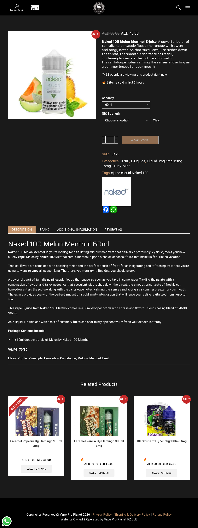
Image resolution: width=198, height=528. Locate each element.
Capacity (108, 98)
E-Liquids (138, 161)
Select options (36, 468)
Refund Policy (162, 514)
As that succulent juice (148, 50)
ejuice (115, 173)
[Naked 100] (116, 191)
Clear (156, 120)
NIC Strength (111, 113)
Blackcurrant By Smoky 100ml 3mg (162, 441)
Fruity (117, 166)
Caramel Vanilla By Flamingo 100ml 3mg (99, 443)
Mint (126, 166)
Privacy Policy (102, 514)
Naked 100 (140, 173)
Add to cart (142, 139)
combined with (44, 266)
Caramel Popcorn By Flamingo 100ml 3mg (36, 443)
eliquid (126, 173)
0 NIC (125, 161)
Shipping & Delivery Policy (132, 514)
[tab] (22, 230)
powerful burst (172, 41)
